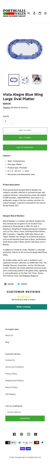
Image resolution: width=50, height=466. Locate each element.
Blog (7, 342)
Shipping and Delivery (14, 380)
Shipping (6, 107)
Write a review (24, 307)
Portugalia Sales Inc (21, 457)
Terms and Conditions (14, 367)
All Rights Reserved (34, 457)
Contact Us (10, 360)
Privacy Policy (11, 374)
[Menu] (45, 13)
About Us (9, 335)
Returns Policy (11, 387)
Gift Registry (10, 394)
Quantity (6, 116)
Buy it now (25, 138)
